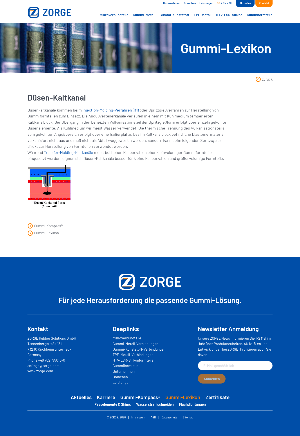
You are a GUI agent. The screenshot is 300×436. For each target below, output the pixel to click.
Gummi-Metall (144, 15)
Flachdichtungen (192, 404)
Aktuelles (245, 3)
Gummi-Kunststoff (174, 15)
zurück (267, 79)
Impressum (138, 417)
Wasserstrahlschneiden (155, 404)
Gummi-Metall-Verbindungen (135, 343)
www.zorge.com (40, 371)
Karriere (106, 397)
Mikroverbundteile (114, 15)
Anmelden (212, 379)
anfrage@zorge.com (43, 365)
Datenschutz (169, 417)
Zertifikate (218, 397)
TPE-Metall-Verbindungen (133, 354)
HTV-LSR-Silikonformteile (133, 360)
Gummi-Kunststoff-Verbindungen (139, 349)
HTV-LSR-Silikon (229, 15)
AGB (153, 417)
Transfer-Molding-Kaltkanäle (68, 152)
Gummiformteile (260, 15)
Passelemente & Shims (112, 404)
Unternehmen (171, 3)
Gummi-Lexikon (46, 233)
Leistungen (206, 3)
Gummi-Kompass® (48, 225)
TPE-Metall (202, 15)
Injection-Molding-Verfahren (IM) (111, 110)
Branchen (190, 3)
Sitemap (188, 417)
